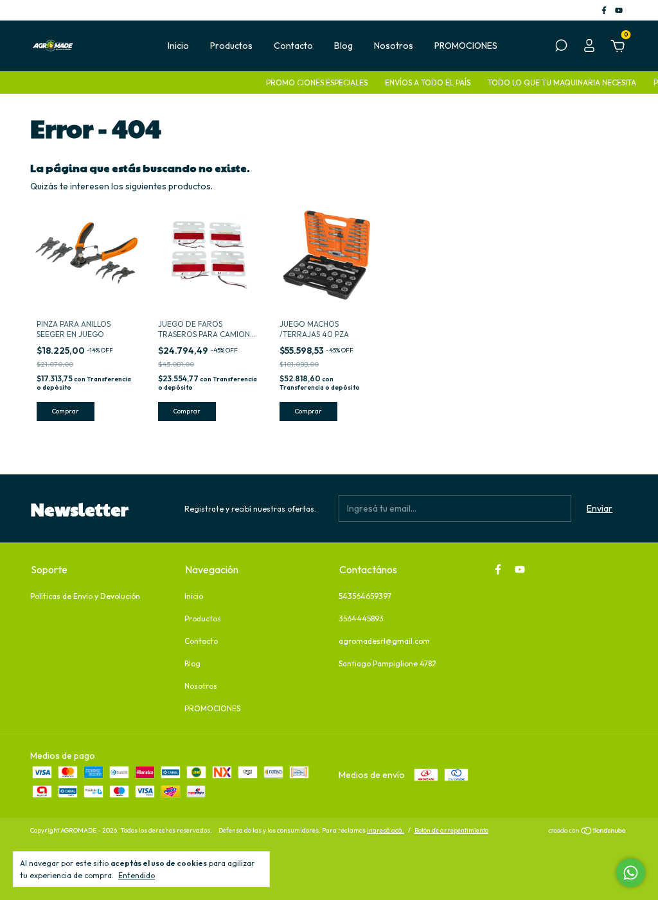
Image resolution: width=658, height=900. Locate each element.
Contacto (293, 45)
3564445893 (361, 618)
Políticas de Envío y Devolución (85, 596)
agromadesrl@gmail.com (384, 641)
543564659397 (365, 596)
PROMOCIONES (465, 45)
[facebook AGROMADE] (605, 10)
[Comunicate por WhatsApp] (630, 872)
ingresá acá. (385, 830)
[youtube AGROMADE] (619, 10)
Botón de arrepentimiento (451, 830)
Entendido (136, 875)
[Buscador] (561, 47)
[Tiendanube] (587, 832)
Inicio (178, 45)
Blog (343, 45)
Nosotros (393, 45)
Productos (231, 45)
